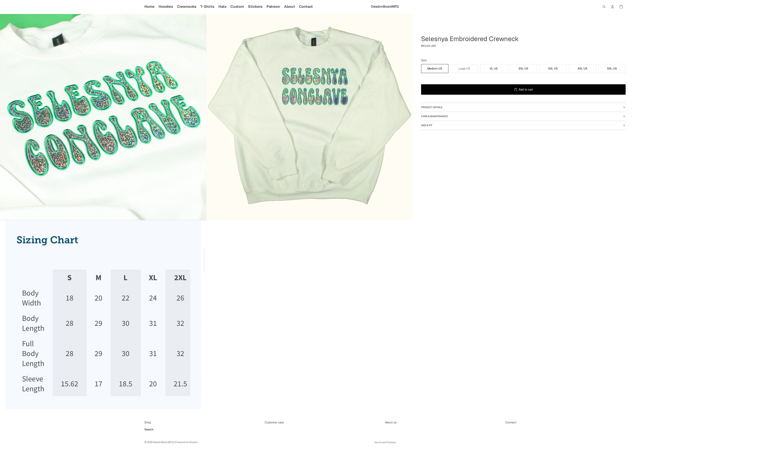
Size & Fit (426, 125)
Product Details (431, 107)
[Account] (612, 6)
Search (148, 429)
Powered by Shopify (186, 442)
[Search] (604, 6)
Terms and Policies (385, 442)
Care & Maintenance (434, 116)
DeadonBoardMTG (163, 442)
